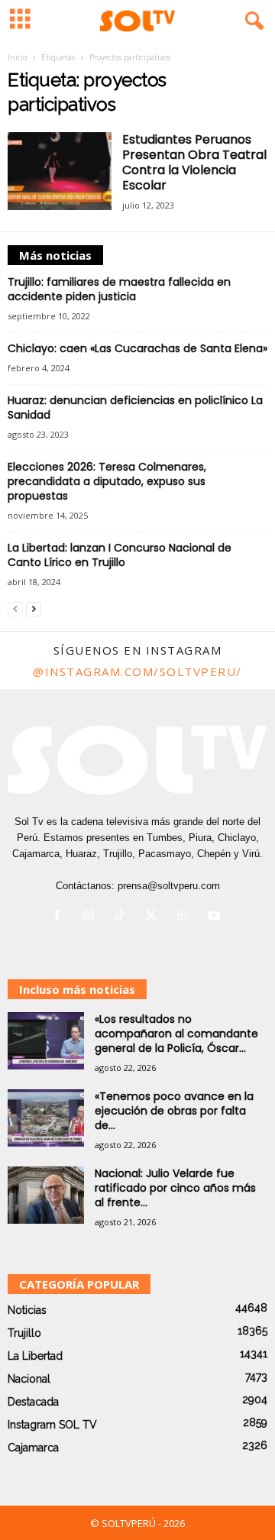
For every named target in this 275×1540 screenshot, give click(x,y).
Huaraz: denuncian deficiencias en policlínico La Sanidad (135, 407)
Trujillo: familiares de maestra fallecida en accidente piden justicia (119, 289)
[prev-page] (15, 608)
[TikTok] (123, 917)
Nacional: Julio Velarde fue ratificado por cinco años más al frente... (175, 1188)
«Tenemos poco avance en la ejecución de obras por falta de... (174, 1111)
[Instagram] (92, 917)
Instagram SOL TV (52, 1425)
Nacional (29, 1379)
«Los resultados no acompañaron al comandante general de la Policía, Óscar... (176, 1033)
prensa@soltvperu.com (169, 885)
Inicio (17, 57)
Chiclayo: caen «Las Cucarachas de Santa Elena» (137, 348)
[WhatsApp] (186, 917)
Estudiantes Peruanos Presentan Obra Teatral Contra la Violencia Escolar (194, 162)
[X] (154, 917)
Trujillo (24, 1333)
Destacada (33, 1402)
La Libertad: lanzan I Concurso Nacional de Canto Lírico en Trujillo (119, 555)
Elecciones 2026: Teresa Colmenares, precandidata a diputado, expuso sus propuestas (107, 481)
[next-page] (33, 608)
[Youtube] (216, 917)
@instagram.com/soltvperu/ (137, 671)
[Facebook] (60, 917)
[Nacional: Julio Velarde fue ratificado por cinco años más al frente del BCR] (46, 1195)
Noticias (27, 1310)
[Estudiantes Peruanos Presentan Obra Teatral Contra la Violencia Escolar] (60, 171)
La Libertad (35, 1356)
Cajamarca (33, 1447)
